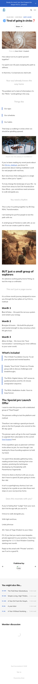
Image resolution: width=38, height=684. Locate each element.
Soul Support (7, 439)
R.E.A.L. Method (11, 165)
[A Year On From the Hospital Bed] (19, 601)
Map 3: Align (27, 17)
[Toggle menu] (34, 10)
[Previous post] (3, 566)
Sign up (19, 672)
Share (18, 26)
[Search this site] (31, 10)
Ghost (22, 678)
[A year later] (19, 606)
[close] (35, 3)
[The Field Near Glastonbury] (19, 590)
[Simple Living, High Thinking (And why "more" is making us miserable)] (19, 595)
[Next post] (34, 566)
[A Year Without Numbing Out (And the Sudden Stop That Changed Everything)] (19, 611)
